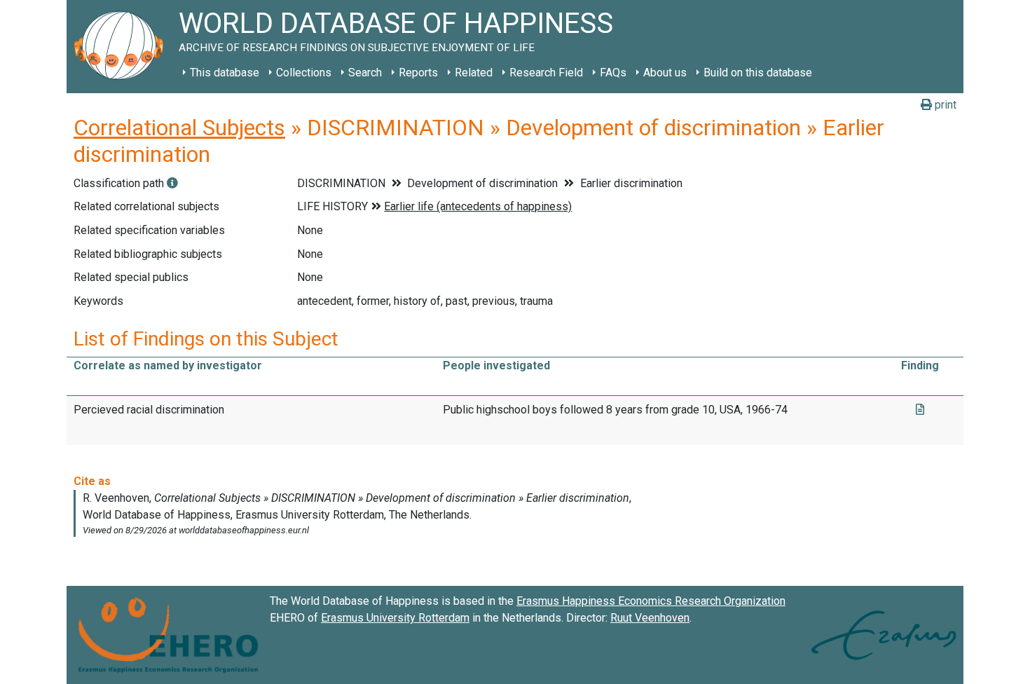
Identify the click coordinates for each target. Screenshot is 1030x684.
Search (365, 72)
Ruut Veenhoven (649, 617)
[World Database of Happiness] (123, 46)
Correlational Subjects (179, 127)
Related (474, 72)
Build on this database (757, 72)
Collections (303, 72)
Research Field (546, 72)
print (944, 104)
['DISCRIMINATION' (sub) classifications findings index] (172, 183)
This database (224, 72)
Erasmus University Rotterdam (395, 617)
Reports (418, 72)
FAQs (613, 72)
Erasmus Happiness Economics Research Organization (650, 601)
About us (665, 72)
